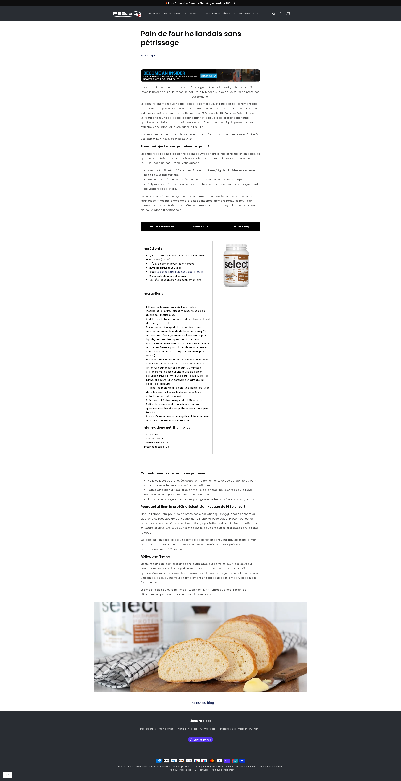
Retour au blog (202, 703)
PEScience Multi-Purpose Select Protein (179, 271)
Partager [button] (150, 55)
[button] (154, 13)
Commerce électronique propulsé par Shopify (169, 766)
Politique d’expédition (181, 770)
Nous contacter (187, 728)
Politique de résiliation (223, 770)
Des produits (148, 728)
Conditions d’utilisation (271, 766)
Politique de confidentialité (241, 766)
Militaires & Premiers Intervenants (240, 728)
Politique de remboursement (210, 766)
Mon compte (167, 728)
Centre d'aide (208, 728)
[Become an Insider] (200, 75)
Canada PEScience (136, 766)
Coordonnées (201, 770)
